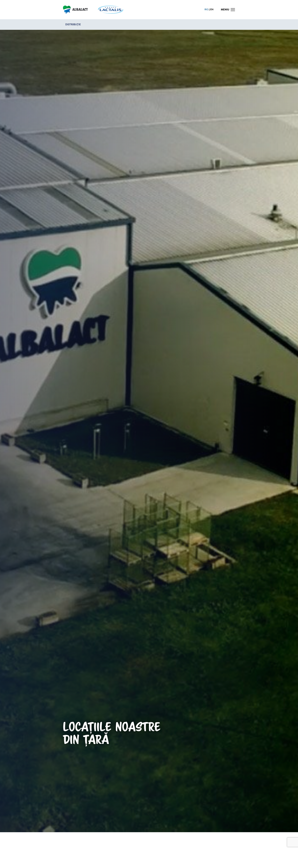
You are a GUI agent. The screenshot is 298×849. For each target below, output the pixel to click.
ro (206, 9)
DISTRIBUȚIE (73, 24)
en (211, 9)
